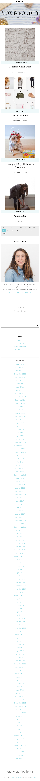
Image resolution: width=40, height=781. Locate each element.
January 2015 (20, 582)
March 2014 (20, 615)
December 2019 (20, 442)
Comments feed (20, 346)
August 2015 (20, 559)
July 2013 (20, 641)
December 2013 (20, 625)
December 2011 (20, 703)
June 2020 (20, 429)
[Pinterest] (21, 311)
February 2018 (20, 485)
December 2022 (20, 374)
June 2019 (20, 459)
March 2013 (20, 654)
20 (34, 228)
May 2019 (20, 462)
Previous (5, 228)
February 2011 (20, 729)
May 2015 (20, 569)
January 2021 (20, 413)
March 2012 (20, 693)
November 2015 (20, 550)
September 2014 (20, 595)
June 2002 (20, 752)
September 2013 (20, 634)
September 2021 (20, 403)
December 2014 (20, 586)
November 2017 (20, 494)
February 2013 (20, 657)
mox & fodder (20, 13)
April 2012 (20, 690)
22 (8, 230)
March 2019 (20, 465)
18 (25, 228)
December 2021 (20, 397)
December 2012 (20, 664)
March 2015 (20, 576)
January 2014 (20, 621)
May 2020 (20, 432)
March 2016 (20, 540)
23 (12, 230)
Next (4, 233)
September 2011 (20, 713)
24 (17, 230)
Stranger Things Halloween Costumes (20, 165)
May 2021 (20, 406)
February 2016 (20, 543)
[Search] (37, 326)
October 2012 (20, 670)
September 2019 (20, 452)
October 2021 (20, 400)
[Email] (25, 311)
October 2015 (20, 553)
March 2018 (20, 481)
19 (30, 228)
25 (21, 230)
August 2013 (20, 638)
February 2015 (20, 579)
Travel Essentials (20, 115)
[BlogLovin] (18, 311)
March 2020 (20, 439)
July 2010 (20, 742)
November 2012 (20, 667)
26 (26, 230)
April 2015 (20, 573)
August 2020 (20, 423)
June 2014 (20, 605)
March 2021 (20, 410)
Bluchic (34, 777)
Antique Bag (20, 216)
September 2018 (20, 475)
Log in (20, 340)
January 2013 (20, 660)
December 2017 (20, 491)
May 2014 (20, 608)
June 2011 (20, 722)
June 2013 (20, 644)
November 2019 (20, 446)
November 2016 (20, 520)
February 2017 (20, 511)
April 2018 (20, 478)
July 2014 (20, 602)
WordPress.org (20, 350)
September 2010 (20, 735)
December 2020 (20, 416)
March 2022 (20, 390)
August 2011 (20, 716)
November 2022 (20, 377)
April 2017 (20, 507)
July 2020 (20, 426)
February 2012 (20, 696)
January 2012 (20, 700)
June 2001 (20, 755)
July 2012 (20, 680)
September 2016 (20, 527)
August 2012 (20, 677)
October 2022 (20, 380)
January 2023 (20, 371)
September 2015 (20, 556)
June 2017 (20, 501)
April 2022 (20, 387)
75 (31, 230)
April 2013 (20, 651)
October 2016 (20, 524)
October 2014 (20, 592)
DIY (14, 62)
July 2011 (20, 719)
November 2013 (20, 628)
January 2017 (20, 514)
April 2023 (20, 364)
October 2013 (20, 631)
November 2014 (20, 589)
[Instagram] (14, 311)
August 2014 (20, 599)
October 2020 (20, 419)
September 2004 (20, 745)
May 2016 (20, 537)
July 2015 (20, 563)
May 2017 (20, 504)
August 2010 (20, 739)
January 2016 (20, 546)
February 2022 (20, 393)
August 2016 (20, 530)
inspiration (20, 111)
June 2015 (20, 566)
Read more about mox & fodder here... (20, 292)
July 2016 (20, 533)
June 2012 (20, 683)
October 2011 (20, 709)
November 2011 (20, 706)
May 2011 (20, 726)
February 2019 (20, 468)
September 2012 (20, 673)
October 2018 (20, 472)
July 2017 (20, 498)
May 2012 (20, 687)
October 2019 (20, 449)
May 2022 (20, 384)
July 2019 (20, 455)
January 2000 (20, 758)
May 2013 (20, 647)
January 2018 (20, 488)
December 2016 (20, 517)
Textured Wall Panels (20, 66)
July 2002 (20, 748)
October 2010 (20, 732)
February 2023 (20, 367)
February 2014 (20, 618)
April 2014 (20, 612)
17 (21, 228)
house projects (21, 62)
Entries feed (20, 343)
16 (16, 228)
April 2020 (20, 436)
